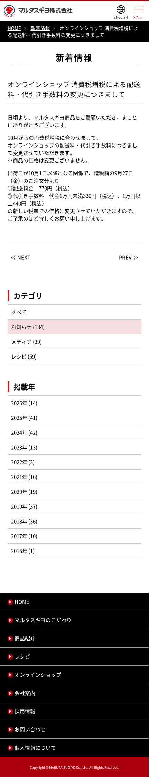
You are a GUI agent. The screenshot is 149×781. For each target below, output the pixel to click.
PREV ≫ (128, 257)
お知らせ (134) (28, 327)
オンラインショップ (38, 674)
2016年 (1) (23, 551)
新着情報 (40, 27)
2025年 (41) (24, 417)
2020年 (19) (24, 491)
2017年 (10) (24, 536)
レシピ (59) (24, 356)
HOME (14, 27)
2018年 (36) (24, 521)
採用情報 (25, 711)
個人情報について (35, 747)
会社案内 (25, 693)
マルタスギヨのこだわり (43, 620)
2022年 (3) (23, 462)
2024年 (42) (24, 432)
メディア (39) (26, 341)
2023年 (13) (24, 447)
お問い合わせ (30, 729)
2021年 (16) (24, 477)
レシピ (22, 656)
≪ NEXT (20, 257)
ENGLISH (121, 17)
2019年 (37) (24, 506)
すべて (19, 312)
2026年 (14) (24, 403)
